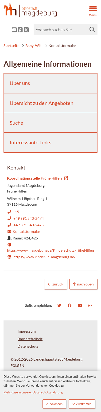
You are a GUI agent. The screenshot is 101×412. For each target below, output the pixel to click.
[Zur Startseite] (38, 10)
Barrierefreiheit (30, 338)
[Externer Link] (10, 29)
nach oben (85, 284)
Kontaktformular (23, 231)
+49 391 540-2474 (25, 218)
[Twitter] (59, 305)
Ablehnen (56, 404)
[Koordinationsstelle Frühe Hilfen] (50, 218)
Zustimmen (83, 404)
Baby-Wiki (34, 45)
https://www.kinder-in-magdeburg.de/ (41, 256)
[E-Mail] (80, 305)
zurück (57, 284)
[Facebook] (70, 305)
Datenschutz (28, 346)
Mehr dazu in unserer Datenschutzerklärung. (33, 392)
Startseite (11, 45)
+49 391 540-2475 (25, 225)
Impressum (27, 331)
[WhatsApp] (90, 305)
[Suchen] (92, 30)
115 (13, 211)
